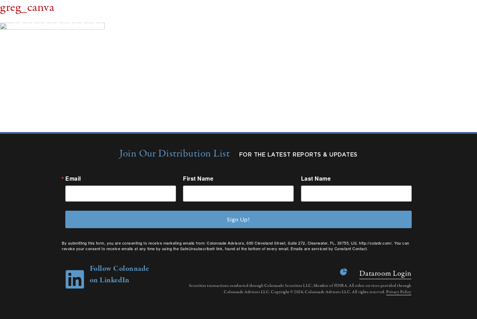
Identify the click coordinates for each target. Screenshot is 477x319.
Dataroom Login (385, 273)
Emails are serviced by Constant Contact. (329, 248)
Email (73, 178)
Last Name (316, 178)
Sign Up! (238, 219)
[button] (462, 24)
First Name (198, 178)
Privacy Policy (398, 292)
